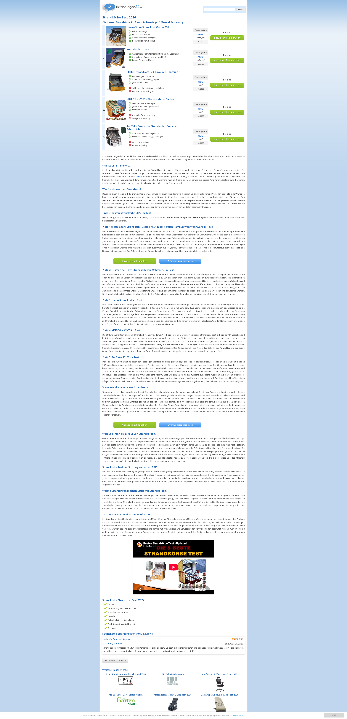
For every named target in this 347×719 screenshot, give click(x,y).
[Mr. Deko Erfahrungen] (172, 680)
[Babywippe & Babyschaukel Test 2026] (219, 704)
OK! (334, 715)
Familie (229, 241)
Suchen (241, 10)
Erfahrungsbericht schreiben (115, 660)
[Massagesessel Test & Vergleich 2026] (173, 704)
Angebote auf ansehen (134, 261)
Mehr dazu (238, 715)
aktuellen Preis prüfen (227, 37)
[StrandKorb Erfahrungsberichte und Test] (125, 680)
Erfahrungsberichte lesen (180, 261)
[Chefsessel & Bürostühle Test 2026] (219, 684)
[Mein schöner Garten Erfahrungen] (125, 701)
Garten (139, 176)
